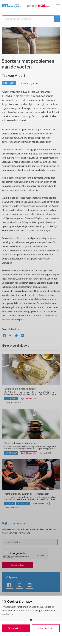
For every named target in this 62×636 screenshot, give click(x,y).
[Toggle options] (31, 620)
